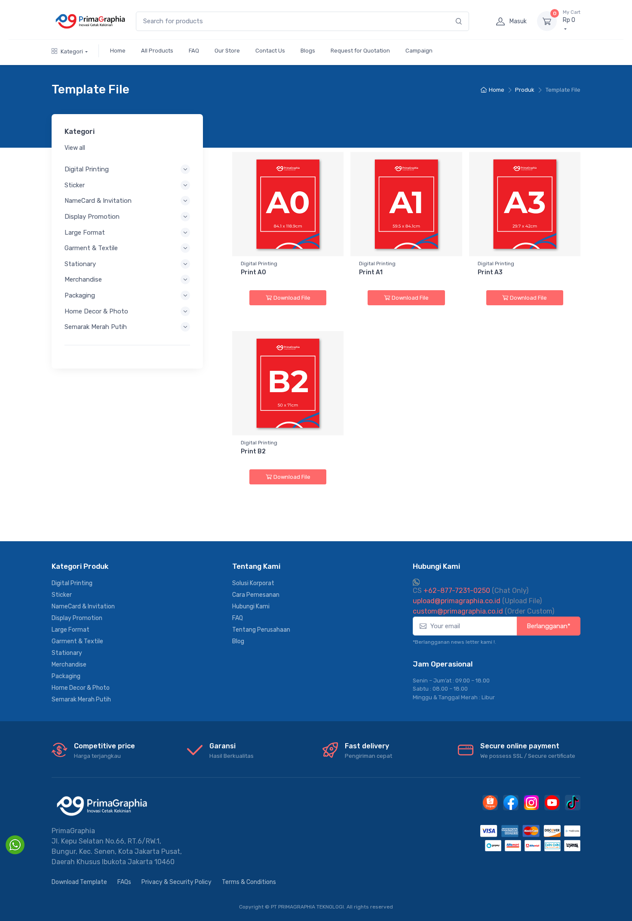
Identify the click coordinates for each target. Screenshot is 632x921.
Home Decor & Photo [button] (96, 311)
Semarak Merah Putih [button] (95, 327)
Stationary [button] (80, 264)
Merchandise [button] (83, 279)
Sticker (62, 594)
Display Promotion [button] (92, 216)
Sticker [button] (74, 185)
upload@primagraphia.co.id (456, 601)
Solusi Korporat (253, 583)
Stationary (67, 653)
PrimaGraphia (73, 831)
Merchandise (69, 664)
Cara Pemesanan (255, 594)
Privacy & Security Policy (176, 882)
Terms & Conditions (249, 882)
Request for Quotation (360, 50)
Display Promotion (77, 618)
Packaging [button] (79, 295)
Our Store (227, 50)
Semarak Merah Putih (81, 699)
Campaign (419, 50)
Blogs (308, 50)
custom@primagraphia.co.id (458, 611)
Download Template (79, 882)
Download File (291, 298)
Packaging (66, 676)
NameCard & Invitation (83, 606)
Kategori (72, 51)
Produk (524, 90)
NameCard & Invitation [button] (98, 201)
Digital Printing (72, 583)
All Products (157, 50)
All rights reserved (370, 907)
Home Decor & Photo (81, 688)
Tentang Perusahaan (261, 629)
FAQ (194, 50)
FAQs (124, 882)
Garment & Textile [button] (91, 248)
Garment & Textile (77, 641)
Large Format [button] (84, 232)
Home (118, 50)
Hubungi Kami (251, 606)
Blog (238, 641)
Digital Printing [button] (86, 169)
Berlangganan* (549, 626)
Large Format (70, 629)
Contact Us (270, 50)
